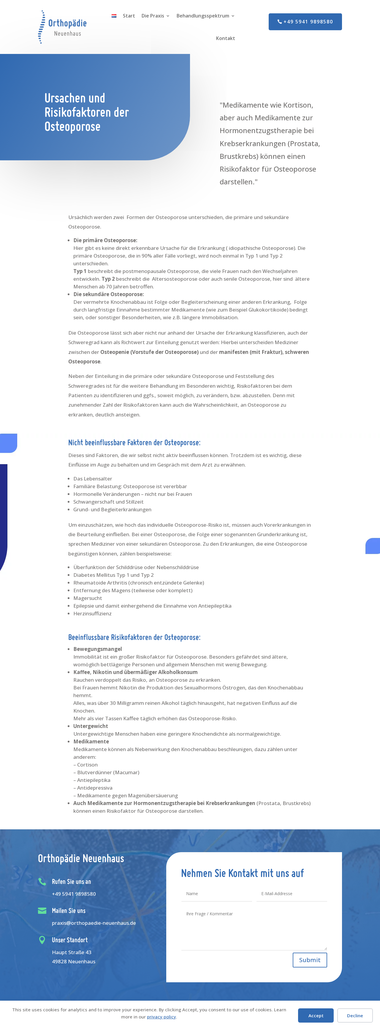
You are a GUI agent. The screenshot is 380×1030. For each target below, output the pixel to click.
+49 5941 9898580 (308, 21)
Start (129, 15)
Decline (355, 1015)
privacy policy (161, 1017)
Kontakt (225, 38)
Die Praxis (153, 15)
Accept (316, 1015)
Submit (310, 960)
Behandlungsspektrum (203, 15)
